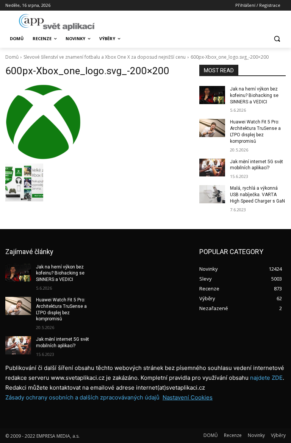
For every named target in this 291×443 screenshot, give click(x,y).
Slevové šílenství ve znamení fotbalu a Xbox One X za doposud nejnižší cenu (104, 57)
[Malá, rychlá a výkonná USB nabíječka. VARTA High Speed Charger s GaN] (212, 194)
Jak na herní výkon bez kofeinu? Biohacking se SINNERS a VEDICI (254, 95)
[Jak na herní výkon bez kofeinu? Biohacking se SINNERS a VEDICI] (212, 95)
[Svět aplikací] (56, 22)
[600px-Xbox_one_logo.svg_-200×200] (97, 122)
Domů (12, 57)
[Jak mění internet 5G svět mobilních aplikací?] (212, 168)
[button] (277, 39)
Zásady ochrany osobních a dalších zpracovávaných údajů (82, 397)
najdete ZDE (266, 377)
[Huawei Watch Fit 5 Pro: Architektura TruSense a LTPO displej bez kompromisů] (212, 128)
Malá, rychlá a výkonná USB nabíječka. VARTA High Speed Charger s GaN (257, 195)
